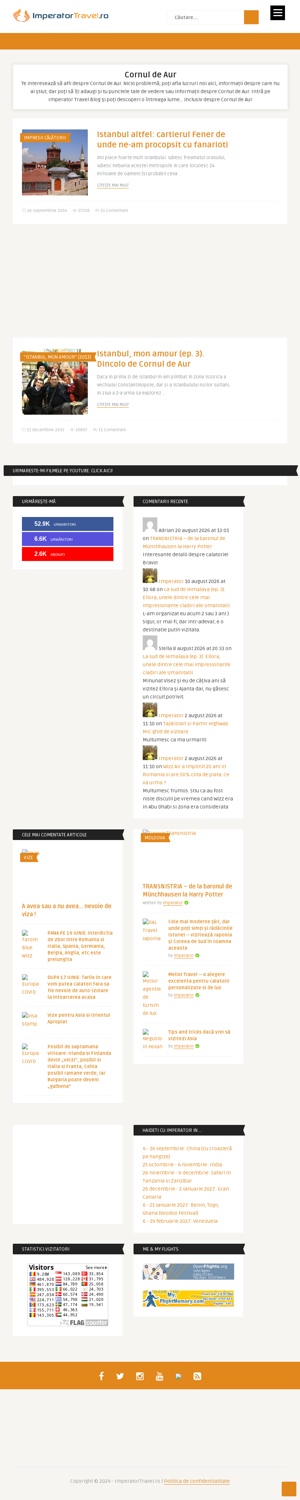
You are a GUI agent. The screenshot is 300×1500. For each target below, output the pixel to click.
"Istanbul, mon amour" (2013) (57, 357)
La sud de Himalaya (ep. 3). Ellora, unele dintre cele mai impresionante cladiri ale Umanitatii (186, 597)
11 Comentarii (114, 210)
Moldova (155, 838)
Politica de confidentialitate (197, 1481)
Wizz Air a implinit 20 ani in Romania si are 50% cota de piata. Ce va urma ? (186, 774)
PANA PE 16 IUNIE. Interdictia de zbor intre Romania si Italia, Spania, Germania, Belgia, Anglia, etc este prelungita (80, 946)
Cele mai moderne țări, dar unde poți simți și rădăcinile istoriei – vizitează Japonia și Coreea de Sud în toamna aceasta (200, 935)
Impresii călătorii (45, 138)
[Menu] (277, 12)
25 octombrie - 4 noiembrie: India (182, 1165)
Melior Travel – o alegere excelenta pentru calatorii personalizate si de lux (198, 981)
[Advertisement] (150, 286)
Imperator (171, 581)
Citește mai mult (113, 185)
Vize (28, 858)
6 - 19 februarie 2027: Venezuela (180, 1221)
